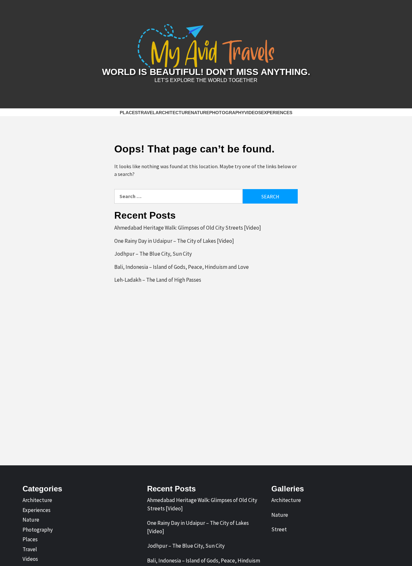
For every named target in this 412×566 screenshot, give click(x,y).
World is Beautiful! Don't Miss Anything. (206, 72)
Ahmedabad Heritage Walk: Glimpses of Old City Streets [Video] (187, 227)
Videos (252, 112)
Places (129, 112)
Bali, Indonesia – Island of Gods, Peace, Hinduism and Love (181, 266)
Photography (226, 112)
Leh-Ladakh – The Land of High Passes (157, 279)
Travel (146, 112)
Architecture (173, 112)
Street (279, 529)
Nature (200, 112)
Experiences (276, 112)
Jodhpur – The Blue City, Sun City (153, 253)
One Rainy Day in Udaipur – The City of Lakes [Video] (174, 240)
